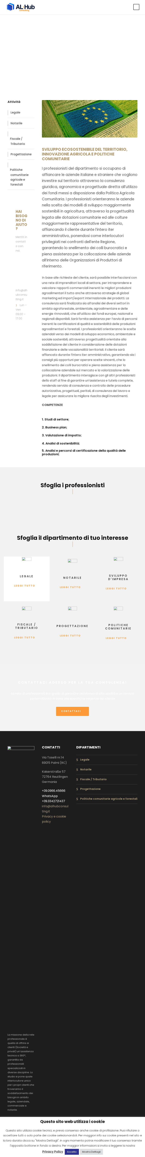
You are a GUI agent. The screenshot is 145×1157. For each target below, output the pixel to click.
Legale (15, 112)
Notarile (16, 123)
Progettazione (21, 154)
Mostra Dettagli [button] (91, 1152)
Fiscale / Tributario (17, 141)
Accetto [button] (72, 1152)
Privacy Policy (52, 1152)
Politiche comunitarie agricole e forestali (19, 177)
